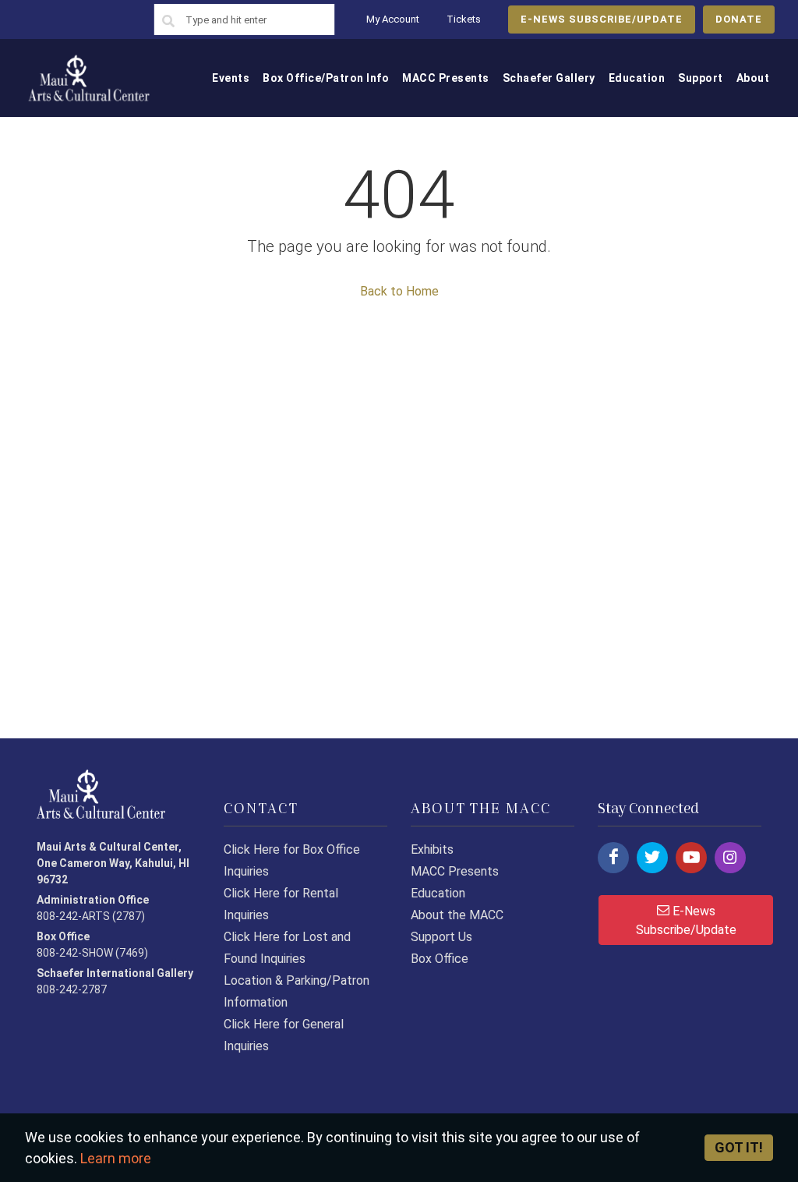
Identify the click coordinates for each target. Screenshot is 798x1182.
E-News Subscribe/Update (686, 920)
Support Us (441, 936)
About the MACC (457, 915)
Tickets (464, 19)
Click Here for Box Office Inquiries (292, 860)
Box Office (439, 958)
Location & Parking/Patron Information (296, 991)
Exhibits (432, 849)
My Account (392, 19)
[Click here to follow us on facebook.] (613, 857)
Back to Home (399, 291)
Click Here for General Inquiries (284, 1035)
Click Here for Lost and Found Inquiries (287, 947)
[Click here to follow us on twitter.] (652, 857)
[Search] (168, 22)
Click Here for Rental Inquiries (281, 904)
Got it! (739, 1147)
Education (438, 893)
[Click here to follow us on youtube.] (691, 857)
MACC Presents (455, 871)
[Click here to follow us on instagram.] (730, 857)
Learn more (115, 1158)
